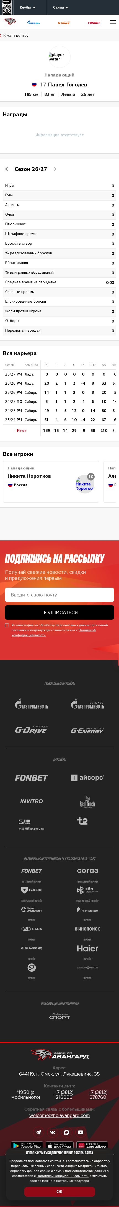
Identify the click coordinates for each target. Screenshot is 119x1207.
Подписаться (60, 612)
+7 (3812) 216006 (64, 1095)
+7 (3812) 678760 (98, 1095)
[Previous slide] (7, 169)
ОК (59, 1191)
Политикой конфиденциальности (63, 1176)
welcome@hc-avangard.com (59, 1115)
